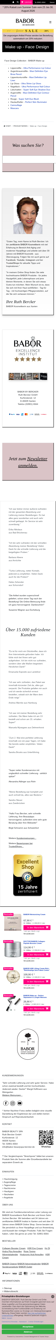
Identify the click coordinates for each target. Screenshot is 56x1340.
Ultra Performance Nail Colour (36, 86)
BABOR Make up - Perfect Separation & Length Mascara (35, 996)
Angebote (8, 1197)
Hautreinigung (10, 1179)
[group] (13, 922)
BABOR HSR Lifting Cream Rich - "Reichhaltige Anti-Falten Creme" (36, 969)
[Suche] (18, 2)
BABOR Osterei (9, 1264)
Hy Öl (47, 1248)
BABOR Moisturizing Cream (34, 914)
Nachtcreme (10, 1188)
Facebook (11, 260)
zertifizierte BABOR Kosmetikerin (25, 244)
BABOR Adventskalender (29, 1264)
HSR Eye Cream (35, 1248)
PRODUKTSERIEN (20, 126)
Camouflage (16, 105)
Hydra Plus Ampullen (12, 1251)
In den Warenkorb (35, 927)
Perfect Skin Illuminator (36, 102)
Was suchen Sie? (28, 145)
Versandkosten (28, 934)
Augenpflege (10, 1182)
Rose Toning (29, 1251)
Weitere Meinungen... (12, 1095)
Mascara (14, 108)
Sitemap (8, 1288)
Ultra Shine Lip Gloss (31, 83)
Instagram (30, 260)
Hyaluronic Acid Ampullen (32, 1254)
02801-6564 (42, 2)
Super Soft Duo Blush (29, 99)
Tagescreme (10, 1185)
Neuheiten (9, 1194)
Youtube (20, 260)
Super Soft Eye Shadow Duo (36, 89)
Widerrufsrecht (11, 1291)
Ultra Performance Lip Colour (37, 68)
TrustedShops (12, 263)
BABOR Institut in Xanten (26, 1221)
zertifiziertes (8, 1221)
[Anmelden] (13, 2)
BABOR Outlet (25, 1267)
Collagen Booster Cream (14, 1248)
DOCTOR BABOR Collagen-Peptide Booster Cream (34, 942)
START (8, 126)
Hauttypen (9, 1191)
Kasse (52, 2)
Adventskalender (10, 1254)
